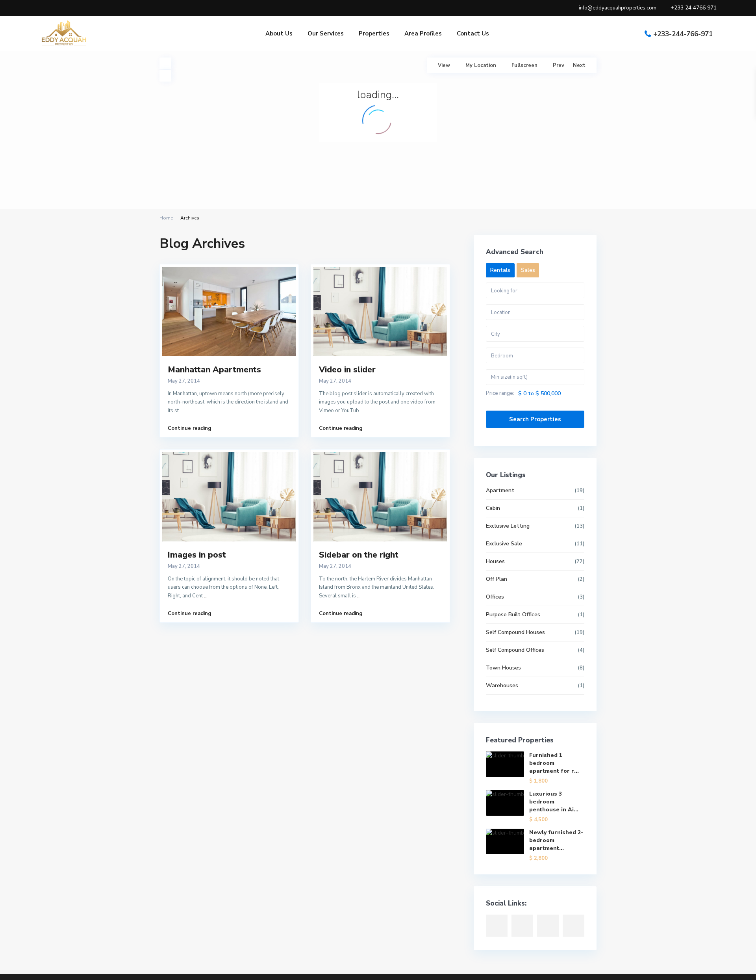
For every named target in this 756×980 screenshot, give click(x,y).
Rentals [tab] (500, 270)
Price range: (500, 393)
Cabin (493, 508)
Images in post (197, 554)
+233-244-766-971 (683, 34)
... (181, 410)
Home (166, 218)
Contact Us (473, 33)
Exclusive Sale (504, 543)
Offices (495, 597)
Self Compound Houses (515, 632)
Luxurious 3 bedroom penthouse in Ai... (553, 801)
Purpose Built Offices (513, 614)
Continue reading (189, 428)
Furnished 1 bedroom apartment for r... (554, 763)
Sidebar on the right (358, 554)
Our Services (326, 33)
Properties (374, 33)
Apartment (500, 490)
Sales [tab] (528, 270)
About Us (279, 33)
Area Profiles (423, 33)
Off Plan (496, 579)
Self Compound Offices (515, 650)
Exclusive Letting (508, 526)
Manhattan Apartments (214, 369)
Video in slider (347, 369)
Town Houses (503, 667)
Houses (495, 561)
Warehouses (502, 685)
